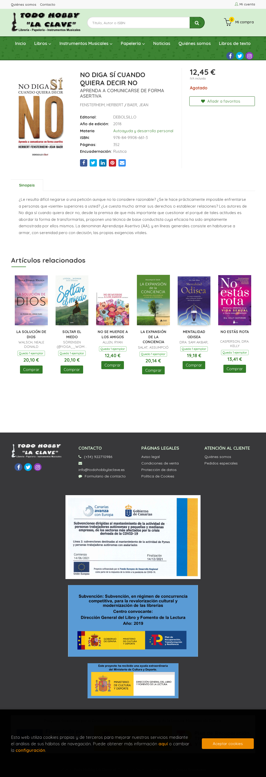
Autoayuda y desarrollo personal (143, 130)
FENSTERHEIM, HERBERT (102, 104)
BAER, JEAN (137, 104)
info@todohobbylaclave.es (101, 469)
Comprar (31, 369)
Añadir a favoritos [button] (223, 101)
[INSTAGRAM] (249, 56)
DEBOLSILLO (124, 117)
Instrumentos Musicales (84, 43)
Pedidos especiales (221, 463)
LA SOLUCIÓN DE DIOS (31, 334)
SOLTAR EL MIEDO (71, 334)
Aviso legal (150, 456)
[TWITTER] (240, 56)
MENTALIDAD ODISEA (194, 334)
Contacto (47, 4)
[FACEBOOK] (230, 56)
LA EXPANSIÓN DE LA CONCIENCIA (153, 336)
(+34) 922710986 (98, 456)
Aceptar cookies (228, 743)
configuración (30, 750)
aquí (163, 743)
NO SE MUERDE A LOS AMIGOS (113, 334)
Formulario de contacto (105, 476)
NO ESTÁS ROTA (235, 331)
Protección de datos (159, 469)
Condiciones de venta (160, 463)
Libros (41, 43)
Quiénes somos (23, 4)
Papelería (131, 43)
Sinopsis (27, 185)
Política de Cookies (157, 476)
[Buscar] (197, 23)
